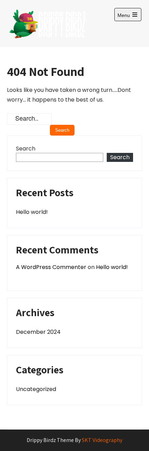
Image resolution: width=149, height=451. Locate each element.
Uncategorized (36, 389)
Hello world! (32, 212)
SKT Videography (102, 440)
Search (25, 149)
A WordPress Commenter (51, 267)
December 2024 (38, 332)
